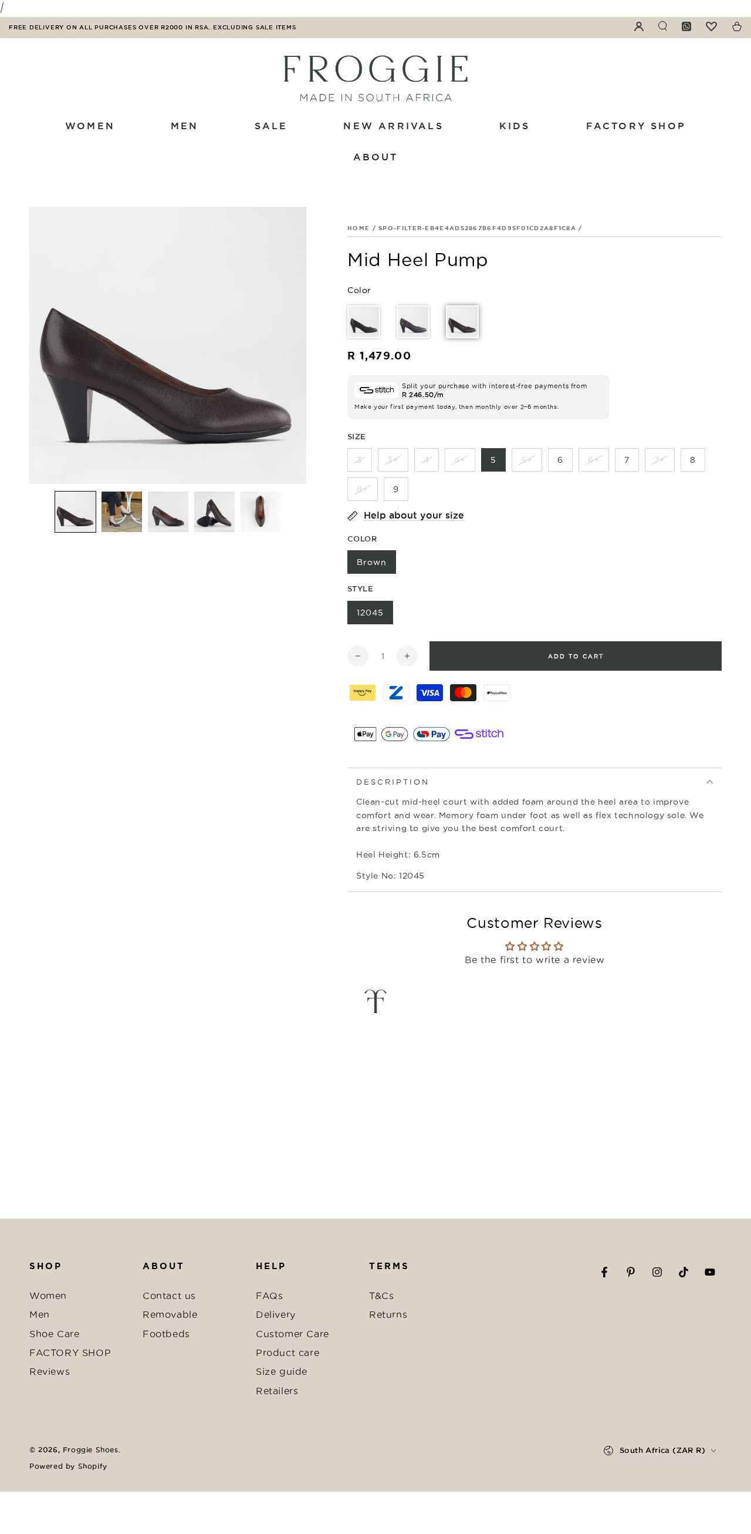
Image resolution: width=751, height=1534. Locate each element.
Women (48, 1295)
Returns (388, 1314)
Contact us (169, 1295)
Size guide (281, 1371)
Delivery (276, 1314)
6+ (594, 460)
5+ (527, 460)
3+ (393, 460)
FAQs (269, 1295)
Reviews (49, 1371)
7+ (659, 460)
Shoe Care (54, 1333)
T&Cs (381, 1295)
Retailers (277, 1390)
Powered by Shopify (68, 1466)
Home (358, 228)
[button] (75, 512)
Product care (287, 1352)
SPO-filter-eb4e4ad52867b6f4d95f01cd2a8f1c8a (477, 228)
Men (39, 1314)
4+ (460, 460)
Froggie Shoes (91, 1450)
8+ (362, 489)
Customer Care (292, 1333)
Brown (372, 562)
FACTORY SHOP (70, 1352)
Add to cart (576, 656)
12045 (370, 612)
